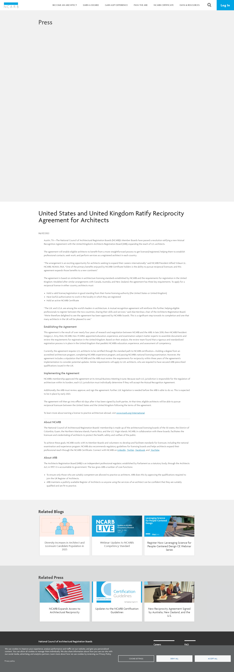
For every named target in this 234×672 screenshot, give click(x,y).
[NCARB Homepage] (11, 5)
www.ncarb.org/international (130, 413)
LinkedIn (121, 450)
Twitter (130, 450)
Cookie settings (136, 659)
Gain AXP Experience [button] (116, 5)
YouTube (154, 450)
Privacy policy (10, 661)
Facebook (140, 450)
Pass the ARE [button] (141, 5)
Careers (157, 644)
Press (45, 22)
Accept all (212, 659)
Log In (225, 5)
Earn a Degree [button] (91, 5)
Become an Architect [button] (65, 5)
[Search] (209, 5)
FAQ (186, 644)
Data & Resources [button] (190, 5)
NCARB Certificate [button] (164, 5)
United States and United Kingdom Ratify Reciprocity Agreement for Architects (111, 216)
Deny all (174, 659)
